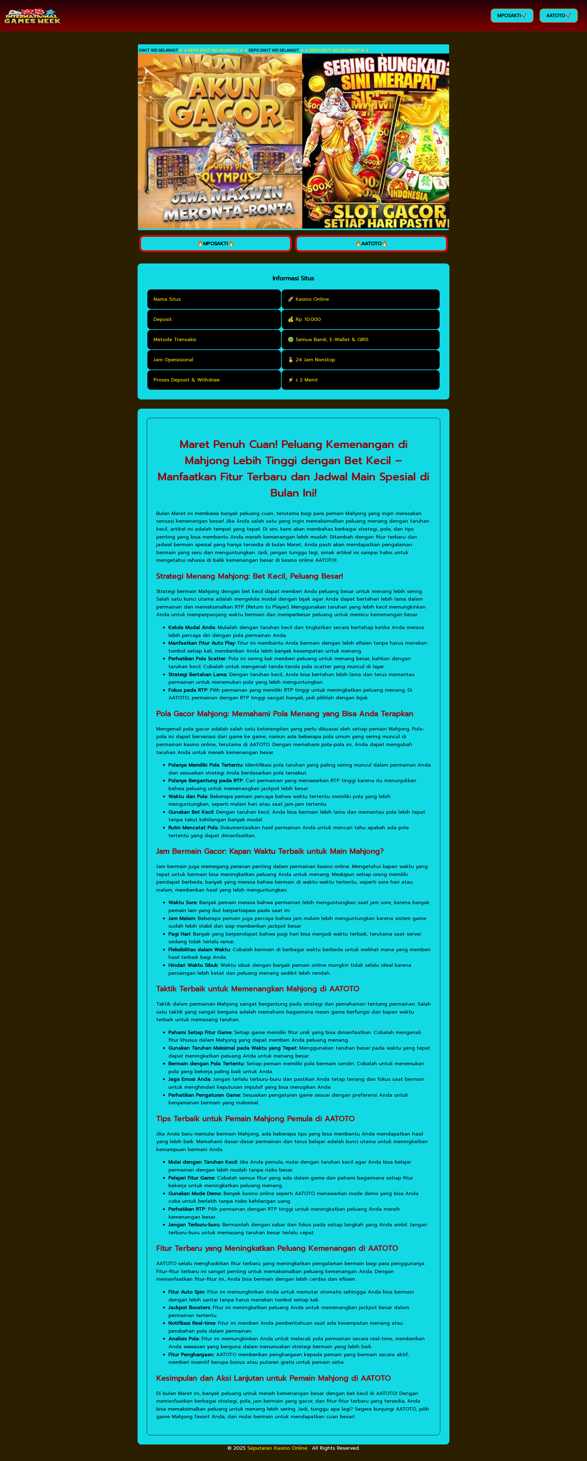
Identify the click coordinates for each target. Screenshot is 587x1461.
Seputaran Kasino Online (278, 1448)
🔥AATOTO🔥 (371, 243)
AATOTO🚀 (558, 15)
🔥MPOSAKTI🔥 (215, 243)
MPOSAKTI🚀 (512, 15)
